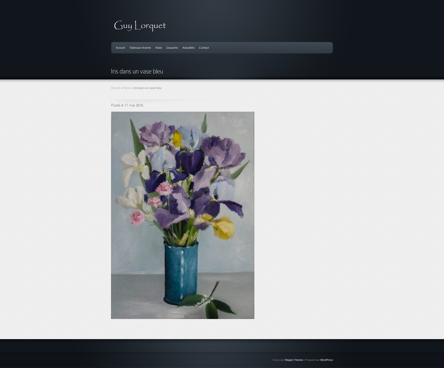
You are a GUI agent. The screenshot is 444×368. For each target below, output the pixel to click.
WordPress (326, 360)
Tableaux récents (140, 47)
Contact (204, 47)
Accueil (120, 47)
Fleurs (127, 88)
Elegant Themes (294, 360)
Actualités (188, 47)
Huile (158, 47)
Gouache (172, 47)
